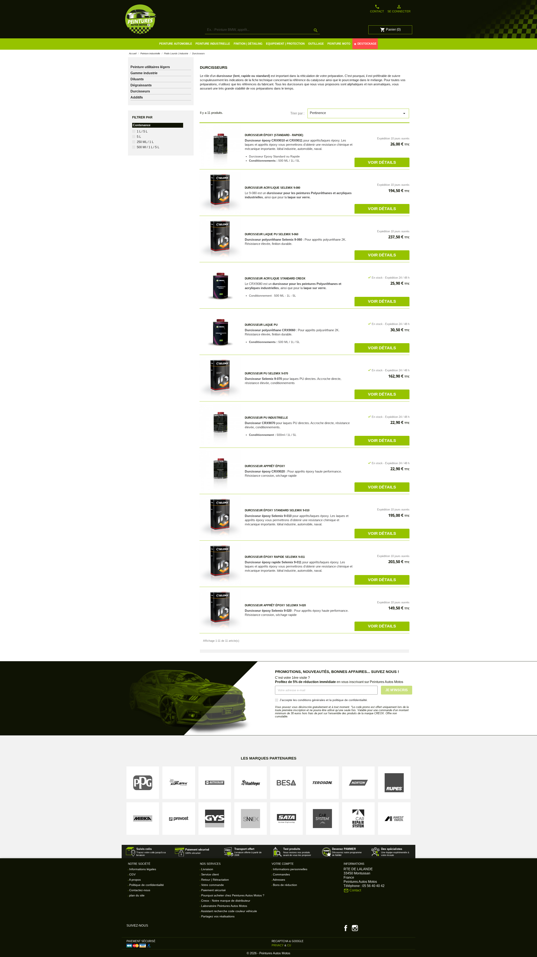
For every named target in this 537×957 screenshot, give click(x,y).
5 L (139, 136)
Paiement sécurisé (213, 890)
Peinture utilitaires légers (150, 67)
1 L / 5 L (142, 131)
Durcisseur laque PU (261, 324)
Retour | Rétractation (214, 879)
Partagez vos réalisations (217, 916)
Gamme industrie (144, 73)
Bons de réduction (284, 885)
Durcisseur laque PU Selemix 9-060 (271, 234)
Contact (377, 8)
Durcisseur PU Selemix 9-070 (266, 373)
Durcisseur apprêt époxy (265, 466)
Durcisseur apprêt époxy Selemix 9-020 (275, 605)
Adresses (278, 879)
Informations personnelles (289, 869)
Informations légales (142, 869)
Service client (209, 874)
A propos (134, 879)
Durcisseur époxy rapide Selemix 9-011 (275, 556)
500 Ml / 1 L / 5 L (148, 147)
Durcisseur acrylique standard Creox (275, 278)
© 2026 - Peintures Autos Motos (268, 953)
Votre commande (212, 885)
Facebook (345, 928)
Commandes (281, 874)
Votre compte (283, 863)
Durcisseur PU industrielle (266, 417)
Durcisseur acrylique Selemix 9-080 (272, 187)
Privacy (278, 945)
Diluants (137, 79)
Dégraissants (141, 85)
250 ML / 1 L (145, 142)
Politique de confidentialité (146, 885)
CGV (132, 874)
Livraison (206, 869)
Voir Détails (382, 162)
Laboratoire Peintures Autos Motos (223, 906)
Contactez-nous (139, 890)
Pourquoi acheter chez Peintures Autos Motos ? (232, 895)
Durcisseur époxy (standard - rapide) (274, 135)
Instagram (355, 928)
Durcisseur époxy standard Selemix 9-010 (277, 510)
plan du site (136, 895)
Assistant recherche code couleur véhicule (228, 911)
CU (289, 945)
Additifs (136, 97)
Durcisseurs (140, 91)
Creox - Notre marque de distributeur (225, 900)
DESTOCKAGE (365, 43)
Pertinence (358, 113)
